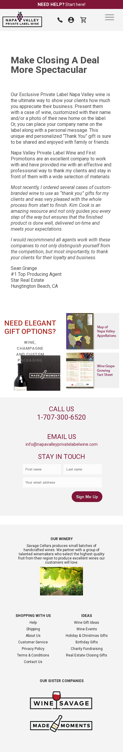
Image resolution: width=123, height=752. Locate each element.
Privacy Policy (33, 649)
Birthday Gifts (87, 642)
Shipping (33, 629)
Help (33, 622)
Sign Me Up (87, 496)
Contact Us (33, 662)
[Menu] (109, 17)
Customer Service (33, 642)
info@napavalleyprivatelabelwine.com (62, 444)
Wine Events (86, 629)
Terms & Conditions (33, 655)
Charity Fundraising (87, 649)
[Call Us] (60, 20)
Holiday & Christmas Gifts (87, 636)
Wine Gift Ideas (86, 622)
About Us (33, 636)
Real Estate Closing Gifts (86, 655)
